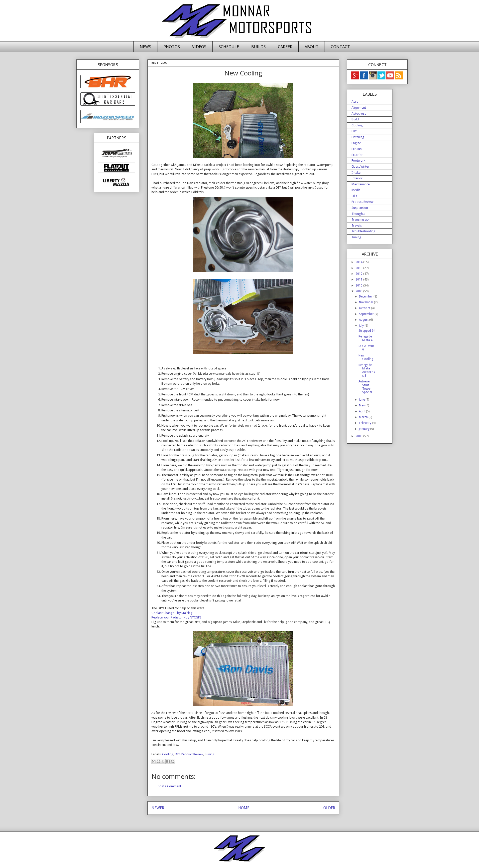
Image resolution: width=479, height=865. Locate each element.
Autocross (359, 113)
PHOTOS (171, 46)
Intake (356, 172)
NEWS (145, 46)
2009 (359, 291)
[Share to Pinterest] (172, 761)
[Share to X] (163, 761)
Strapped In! (367, 330)
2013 (359, 268)
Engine (356, 143)
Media (356, 190)
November (366, 302)
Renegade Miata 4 (365, 338)
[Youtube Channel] (390, 78)
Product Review (192, 754)
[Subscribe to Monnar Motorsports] (399, 78)
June (362, 399)
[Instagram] (373, 78)
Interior (357, 178)
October (365, 308)
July (361, 325)
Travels (357, 225)
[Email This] (153, 761)
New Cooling (366, 357)
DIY (177, 754)
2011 (359, 279)
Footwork (358, 160)
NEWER (157, 808)
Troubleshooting (363, 231)
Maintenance (361, 184)
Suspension (360, 208)
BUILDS (258, 46)
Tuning (210, 754)
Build (355, 119)
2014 (359, 262)
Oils (354, 196)
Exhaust (357, 149)
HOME (243, 808)
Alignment (359, 107)
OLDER (329, 808)
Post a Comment (169, 786)
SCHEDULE (229, 46)
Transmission (361, 219)
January (364, 429)
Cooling (167, 754)
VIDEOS (199, 46)
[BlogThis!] (158, 761)
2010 (359, 285)
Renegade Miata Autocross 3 (367, 370)
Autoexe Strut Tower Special (365, 387)
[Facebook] (364, 78)
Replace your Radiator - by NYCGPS (176, 617)
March (363, 417)
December (366, 296)
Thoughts (358, 214)
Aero (355, 101)
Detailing (358, 137)
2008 (359, 436)
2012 (359, 274)
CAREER (285, 46)
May (362, 405)
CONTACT (340, 46)
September (366, 314)
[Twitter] (381, 78)
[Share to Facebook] (167, 761)
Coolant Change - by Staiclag (172, 613)
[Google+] (355, 78)
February (365, 423)
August (364, 319)
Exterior (357, 155)
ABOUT (312, 46)
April (362, 411)
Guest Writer (360, 166)
